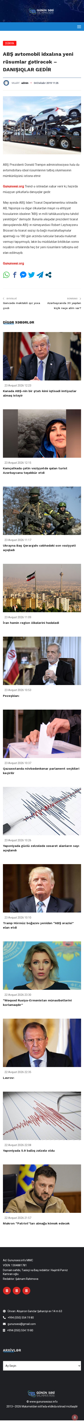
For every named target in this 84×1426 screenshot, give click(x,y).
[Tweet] (31, 274)
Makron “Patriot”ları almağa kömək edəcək (36, 1223)
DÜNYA (9, 43)
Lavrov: (8, 1078)
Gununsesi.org (13, 186)
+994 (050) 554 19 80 (21, 1317)
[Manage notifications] (75, 1417)
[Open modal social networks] (48, 274)
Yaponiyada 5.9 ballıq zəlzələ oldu (29, 1150)
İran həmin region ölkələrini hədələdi (31, 623)
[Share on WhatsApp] (6, 274)
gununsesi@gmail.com (22, 1324)
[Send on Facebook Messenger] (23, 274)
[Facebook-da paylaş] (14, 274)
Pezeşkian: (11, 696)
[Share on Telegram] (40, 274)
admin (24, 83)
